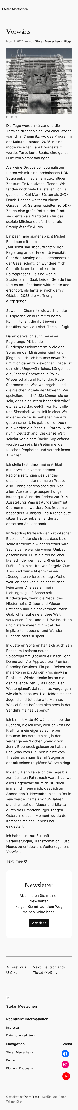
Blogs (68, 41)
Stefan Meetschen (15, 9)
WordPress (31, 1096)
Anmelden (39, 922)
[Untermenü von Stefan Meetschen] (33, 1052)
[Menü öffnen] (73, 8)
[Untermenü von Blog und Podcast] (32, 1068)
